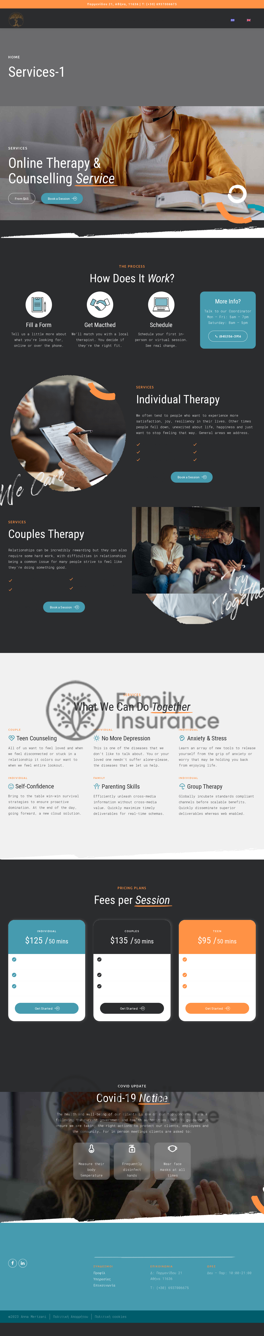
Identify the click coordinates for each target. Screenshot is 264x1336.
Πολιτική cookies (110, 1316)
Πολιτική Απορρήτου (70, 1316)
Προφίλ (133, 20)
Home (14, 57)
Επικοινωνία (209, 20)
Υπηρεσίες (157, 20)
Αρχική (112, 20)
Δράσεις (182, 20)
